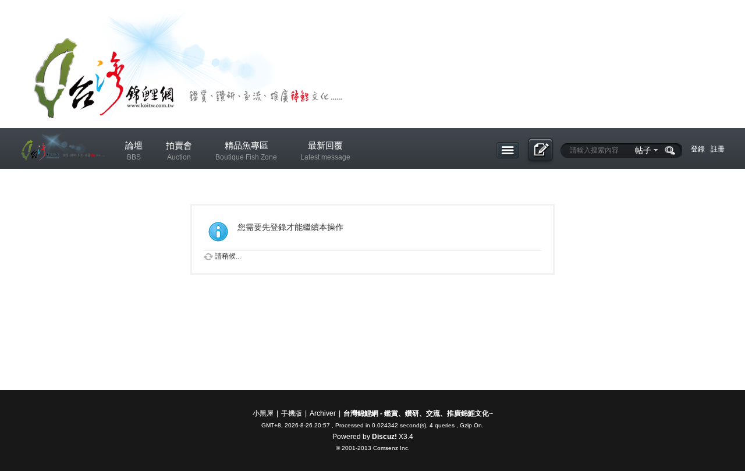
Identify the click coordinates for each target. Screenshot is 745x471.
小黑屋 (263, 413)
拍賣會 (179, 150)
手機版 (291, 413)
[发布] (539, 151)
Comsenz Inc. (391, 448)
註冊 (718, 149)
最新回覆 (325, 150)
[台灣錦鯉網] (61, 169)
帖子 (643, 150)
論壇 (134, 150)
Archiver (323, 413)
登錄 (698, 149)
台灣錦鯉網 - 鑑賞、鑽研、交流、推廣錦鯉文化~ (418, 413)
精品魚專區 (246, 150)
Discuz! (384, 437)
